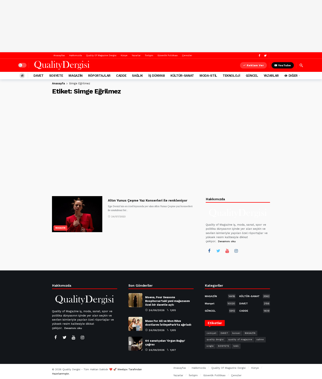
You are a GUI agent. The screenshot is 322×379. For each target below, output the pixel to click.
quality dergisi (215, 339)
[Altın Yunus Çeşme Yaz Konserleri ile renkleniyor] (77, 214)
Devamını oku (227, 241)
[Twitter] (265, 55)
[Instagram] (236, 250)
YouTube (284, 65)
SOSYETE (223, 346)
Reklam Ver (255, 65)
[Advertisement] (161, 26)
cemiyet (211, 333)
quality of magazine (240, 339)
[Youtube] (227, 250)
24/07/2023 (118, 216)
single (210, 346)
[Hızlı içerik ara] (301, 65)
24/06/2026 (157, 310)
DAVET (254, 303)
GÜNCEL (220, 310)
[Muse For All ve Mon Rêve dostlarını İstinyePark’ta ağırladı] (135, 324)
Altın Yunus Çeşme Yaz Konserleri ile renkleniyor (147, 200)
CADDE (254, 310)
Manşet (220, 303)
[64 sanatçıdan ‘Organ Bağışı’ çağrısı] (135, 344)
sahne (260, 339)
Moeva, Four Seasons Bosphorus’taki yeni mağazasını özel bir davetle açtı (167, 301)
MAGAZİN (60, 228)
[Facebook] (259, 55)
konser (236, 333)
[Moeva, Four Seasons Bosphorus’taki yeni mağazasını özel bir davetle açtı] (135, 300)
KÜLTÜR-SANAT (254, 296)
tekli (236, 346)
